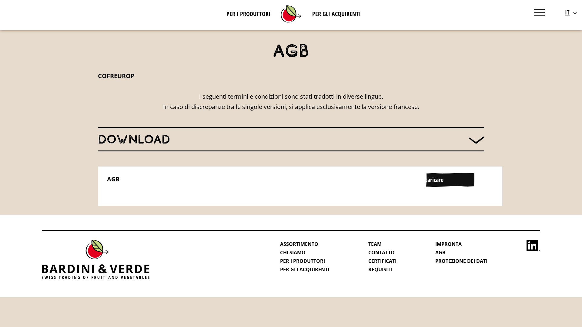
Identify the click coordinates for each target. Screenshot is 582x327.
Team (375, 244)
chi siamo (293, 252)
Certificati (382, 261)
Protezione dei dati (461, 261)
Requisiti (380, 269)
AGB (113, 179)
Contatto (381, 252)
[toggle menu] (539, 11)
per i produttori (248, 14)
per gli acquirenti (336, 14)
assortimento (299, 244)
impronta (448, 244)
